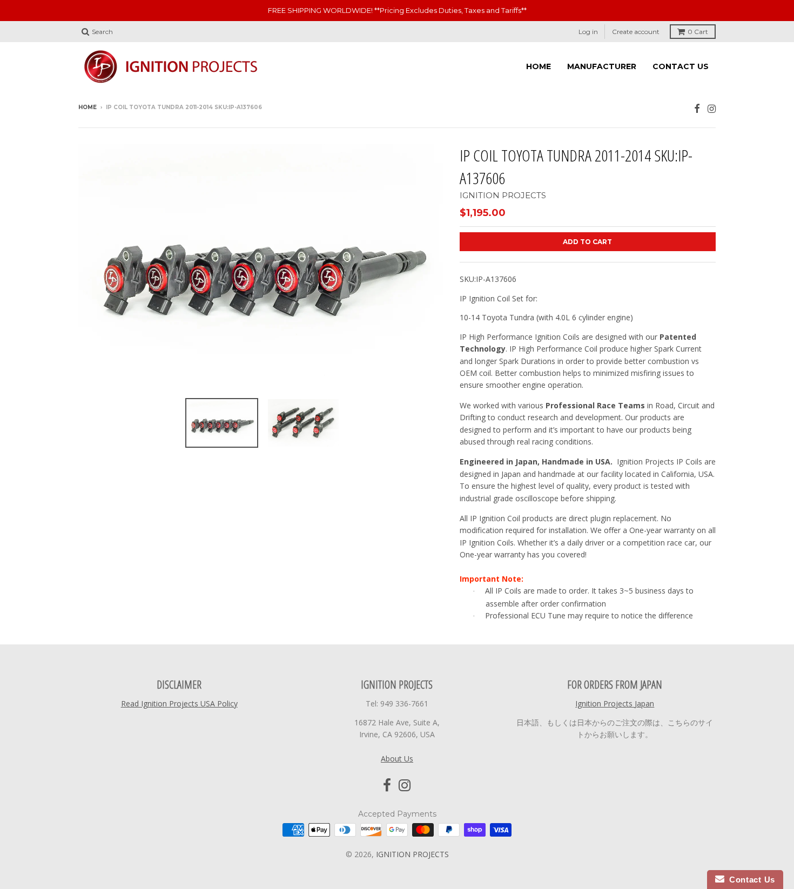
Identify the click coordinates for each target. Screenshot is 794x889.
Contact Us (749, 879)
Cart (698, 32)
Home (87, 107)
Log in (588, 32)
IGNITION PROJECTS (503, 195)
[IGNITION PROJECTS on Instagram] (712, 108)
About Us (397, 758)
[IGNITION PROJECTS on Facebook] (697, 108)
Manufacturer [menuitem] (601, 66)
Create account (636, 32)
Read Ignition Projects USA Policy (179, 703)
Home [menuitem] (538, 66)
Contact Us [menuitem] (680, 66)
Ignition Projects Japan (614, 703)
